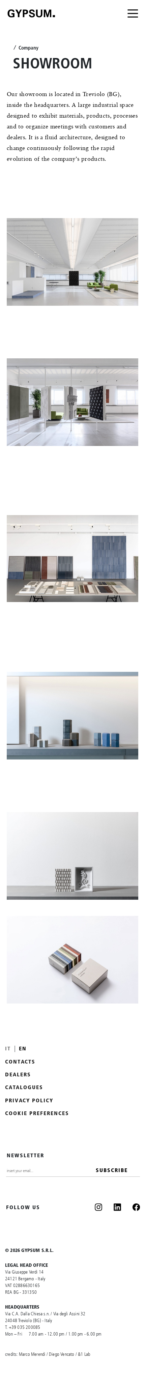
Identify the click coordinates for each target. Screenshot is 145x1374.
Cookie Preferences (37, 1113)
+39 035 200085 (24, 1327)
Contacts (20, 1061)
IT (8, 1048)
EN (23, 1048)
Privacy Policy (29, 1100)
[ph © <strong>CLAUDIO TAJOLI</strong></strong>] (72, 960)
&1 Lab (84, 1354)
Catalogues (24, 1087)
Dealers (18, 1074)
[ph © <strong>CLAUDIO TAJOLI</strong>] (72, 262)
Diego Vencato (62, 1354)
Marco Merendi (32, 1354)
